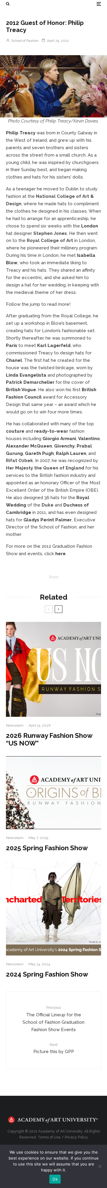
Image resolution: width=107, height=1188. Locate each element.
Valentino (89, 438)
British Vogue (21, 389)
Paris (11, 345)
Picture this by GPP (53, 1048)
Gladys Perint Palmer (47, 520)
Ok (55, 1179)
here (60, 553)
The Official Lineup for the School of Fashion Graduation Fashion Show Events (53, 1019)
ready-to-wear (51, 431)
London (89, 226)
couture (15, 431)
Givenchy (64, 446)
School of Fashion (24, 41)
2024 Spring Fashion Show (47, 974)
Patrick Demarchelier (30, 382)
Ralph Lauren (71, 453)
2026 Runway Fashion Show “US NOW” (49, 739)
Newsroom (14, 725)
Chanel (14, 360)
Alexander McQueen (29, 446)
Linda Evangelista (26, 375)
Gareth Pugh (39, 453)
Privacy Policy (76, 1137)
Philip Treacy (20, 133)
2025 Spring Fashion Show (47, 848)
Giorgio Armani (59, 438)
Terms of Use (49, 1137)
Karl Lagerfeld (53, 345)
